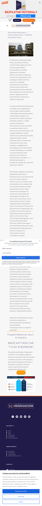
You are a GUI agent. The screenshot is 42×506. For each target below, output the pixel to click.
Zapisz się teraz (20, 257)
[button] (21, 241)
